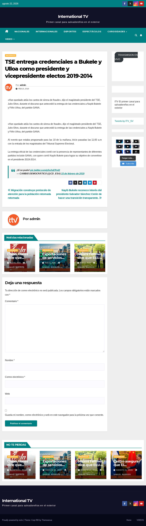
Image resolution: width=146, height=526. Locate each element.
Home (128, 520)
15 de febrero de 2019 (72, 173)
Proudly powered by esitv (13, 520)
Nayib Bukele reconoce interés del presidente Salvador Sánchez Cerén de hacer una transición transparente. (79, 194)
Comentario (11, 301)
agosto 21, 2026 (18, 470)
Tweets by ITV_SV (124, 121)
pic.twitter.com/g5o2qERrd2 (45, 170)
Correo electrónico (15, 377)
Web (7, 394)
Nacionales (22, 31)
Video (9, 39)
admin (23, 85)
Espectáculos (92, 31)
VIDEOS (140, 520)
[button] (136, 35)
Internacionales (47, 31)
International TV (73, 16)
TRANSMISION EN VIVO (126, 57)
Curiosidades (117, 31)
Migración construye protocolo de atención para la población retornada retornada (29, 194)
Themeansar (47, 520)
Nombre (10, 360)
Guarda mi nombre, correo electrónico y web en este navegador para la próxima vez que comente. (54, 415)
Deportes (70, 31)
